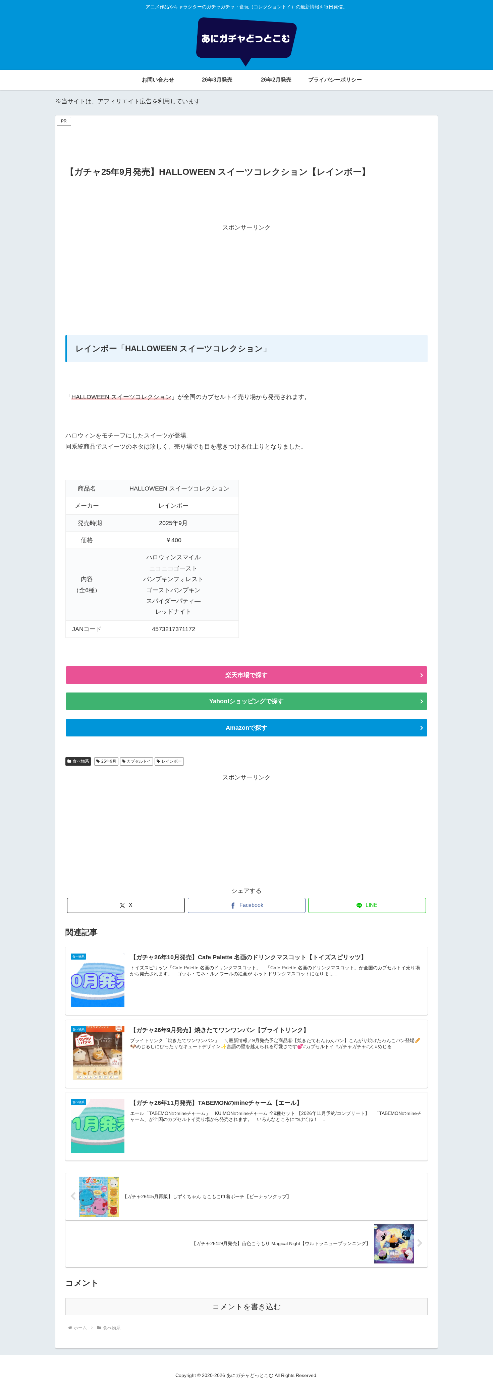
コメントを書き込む (246, 1306)
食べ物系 (81, 761)
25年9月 (108, 761)
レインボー (172, 761)
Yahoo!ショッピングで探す (246, 701)
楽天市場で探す (246, 675)
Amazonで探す (246, 727)
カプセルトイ (139, 761)
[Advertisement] (246, 143)
